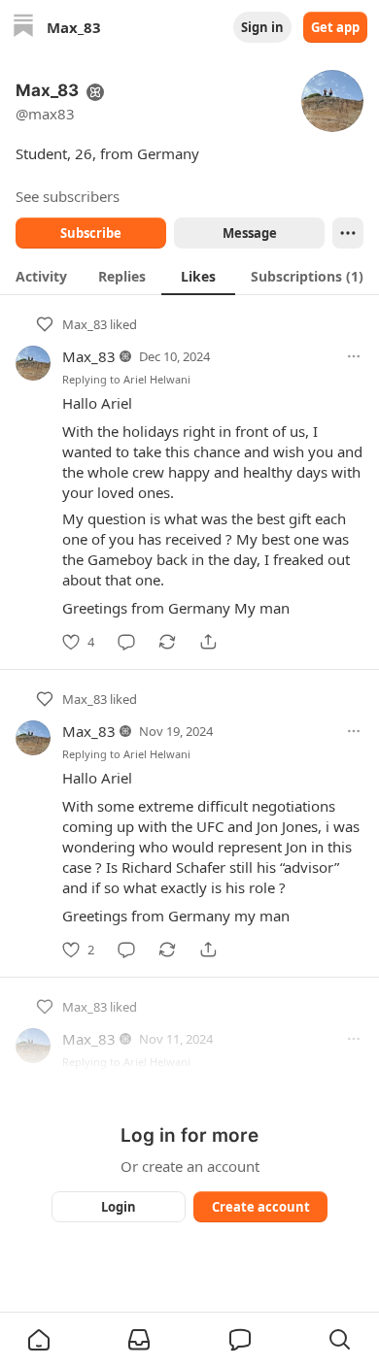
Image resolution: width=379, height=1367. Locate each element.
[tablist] (189, 275)
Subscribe (90, 233)
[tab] (41, 275)
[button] (38, 1339)
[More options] (353, 356)
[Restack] (167, 641)
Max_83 (84, 324)
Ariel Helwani (156, 379)
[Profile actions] (347, 233)
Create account (261, 1207)
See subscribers (68, 196)
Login (118, 1207)
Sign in (262, 27)
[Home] (23, 28)
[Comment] (126, 641)
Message (250, 233)
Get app (335, 27)
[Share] (207, 641)
